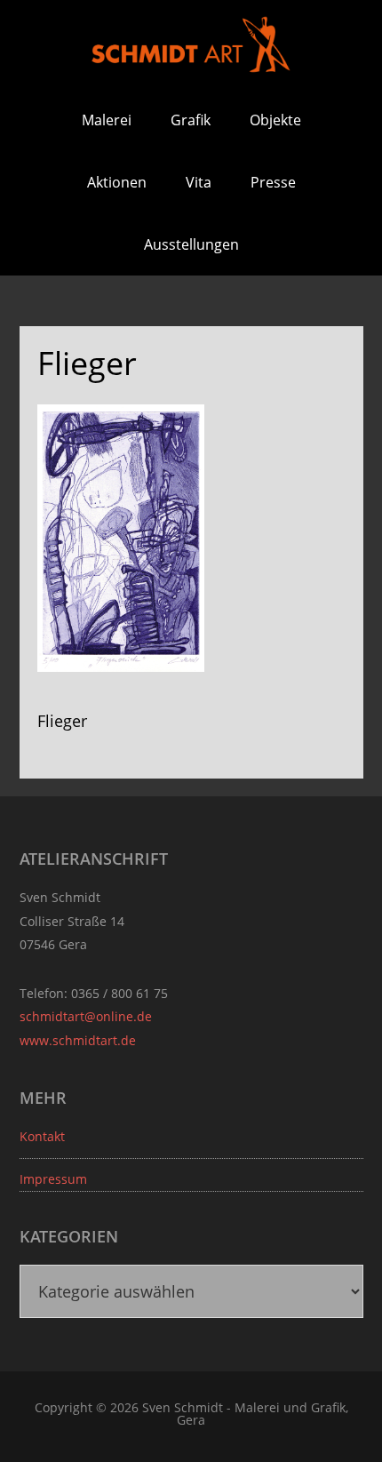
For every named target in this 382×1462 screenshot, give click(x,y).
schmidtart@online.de (86, 1016)
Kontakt (42, 1136)
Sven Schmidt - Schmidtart (191, 44)
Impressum (53, 1178)
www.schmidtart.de (78, 1040)
